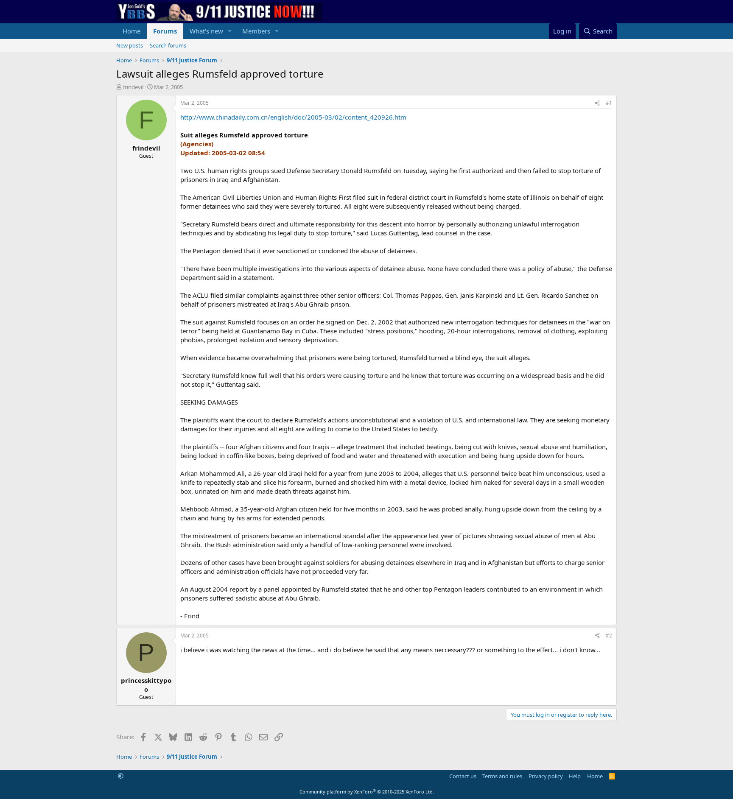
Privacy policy (546, 776)
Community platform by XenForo (366, 791)
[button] (230, 31)
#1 (609, 102)
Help (575, 776)
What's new (206, 31)
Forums (165, 31)
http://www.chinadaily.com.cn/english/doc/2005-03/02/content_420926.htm (293, 117)
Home (131, 31)
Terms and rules (502, 776)
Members (256, 31)
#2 (609, 635)
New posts (129, 45)
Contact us (462, 776)
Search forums (168, 45)
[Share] (597, 103)
